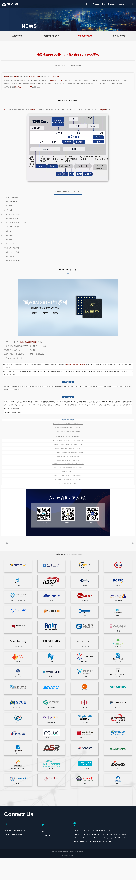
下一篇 (131, 543)
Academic (44, 835)
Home (88, 4)
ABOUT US (17, 36)
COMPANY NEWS (51, 36)
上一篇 (5, 543)
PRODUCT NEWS (85, 36)
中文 (132, 4)
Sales (42, 831)
